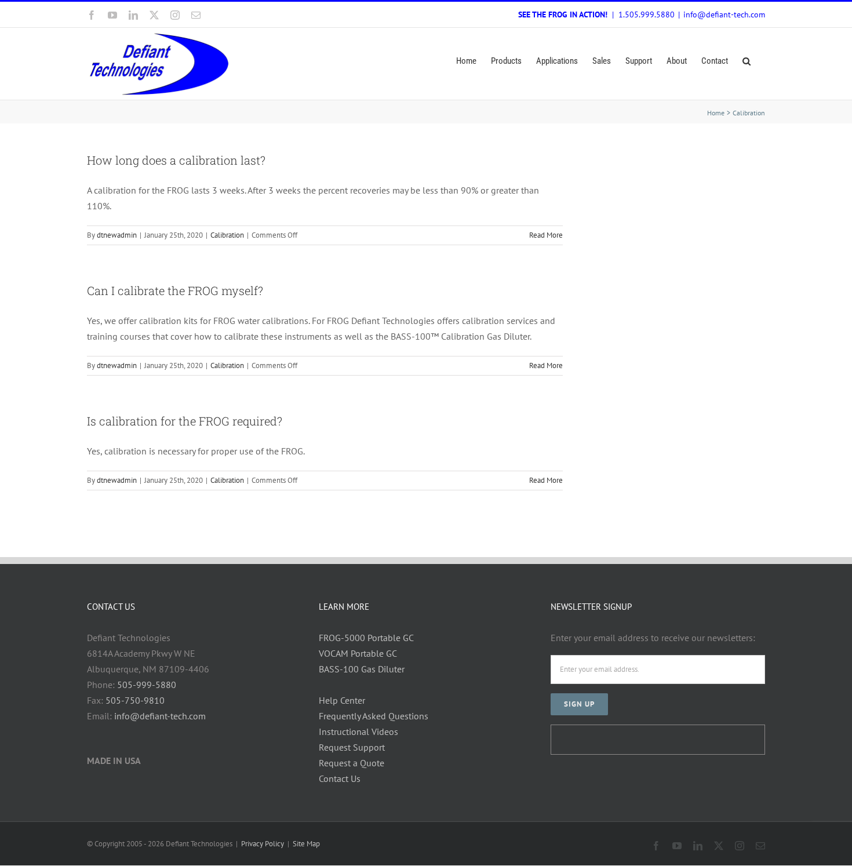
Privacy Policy (262, 844)
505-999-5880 (146, 684)
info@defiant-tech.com (724, 14)
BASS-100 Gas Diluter (362, 669)
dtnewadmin (117, 235)
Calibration (227, 235)
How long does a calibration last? (176, 160)
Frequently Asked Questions (373, 716)
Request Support (352, 747)
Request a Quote (351, 763)
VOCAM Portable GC (358, 653)
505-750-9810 (135, 700)
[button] (746, 61)
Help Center (342, 700)
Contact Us (340, 778)
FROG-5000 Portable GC (366, 637)
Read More (546, 235)
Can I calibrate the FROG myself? (175, 290)
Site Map (306, 844)
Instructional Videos (358, 731)
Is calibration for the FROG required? (184, 420)
